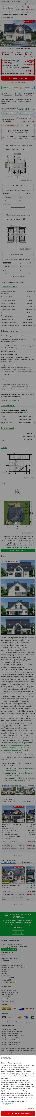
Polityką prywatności (7, 1104)
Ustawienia (30, 1108)
